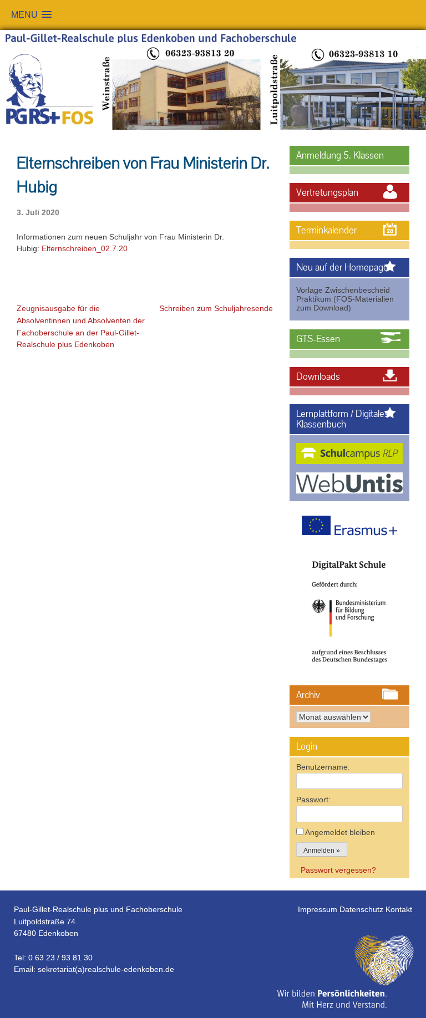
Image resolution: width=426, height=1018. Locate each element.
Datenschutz (362, 909)
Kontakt (399, 909)
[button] (31, 15)
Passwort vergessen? (338, 870)
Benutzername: (323, 766)
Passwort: (313, 799)
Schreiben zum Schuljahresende (216, 308)
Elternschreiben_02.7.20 (85, 248)
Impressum (318, 909)
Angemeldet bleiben (340, 832)
